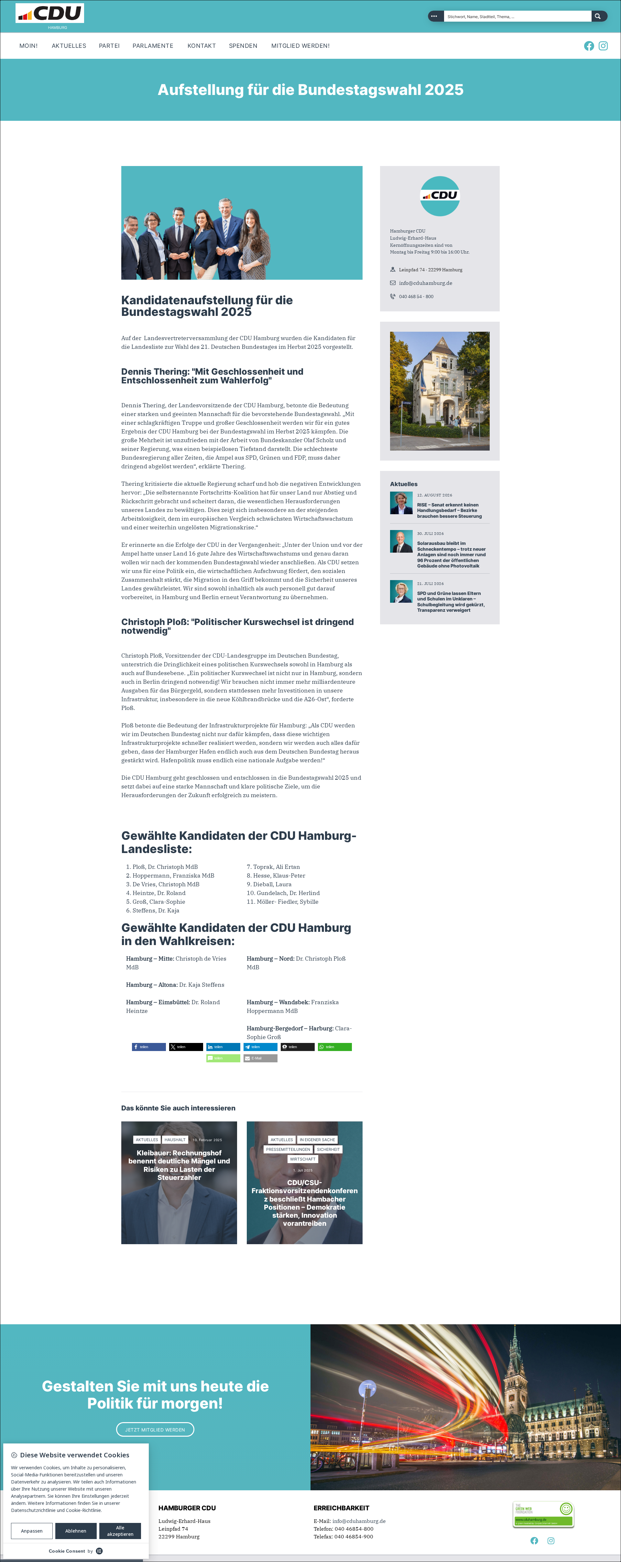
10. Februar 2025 (207, 1140)
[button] (149, 1047)
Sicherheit (328, 1149)
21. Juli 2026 (430, 583)
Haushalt (175, 1139)
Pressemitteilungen (288, 1149)
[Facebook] (589, 46)
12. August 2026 (434, 495)
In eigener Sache (317, 1139)
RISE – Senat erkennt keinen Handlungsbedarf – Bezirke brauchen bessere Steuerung (449, 510)
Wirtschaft (303, 1159)
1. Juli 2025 (302, 1170)
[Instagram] (603, 46)
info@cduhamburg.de (425, 283)
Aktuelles (147, 1139)
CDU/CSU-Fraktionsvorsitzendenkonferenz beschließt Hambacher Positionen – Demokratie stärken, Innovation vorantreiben (305, 1203)
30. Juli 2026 (430, 533)
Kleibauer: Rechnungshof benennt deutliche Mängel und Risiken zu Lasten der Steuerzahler (179, 1165)
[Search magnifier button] (600, 16)
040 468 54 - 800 (416, 296)
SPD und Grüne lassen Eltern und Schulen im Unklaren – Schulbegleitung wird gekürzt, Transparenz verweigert (451, 601)
